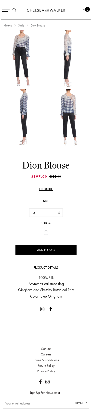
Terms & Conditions (46, 360)
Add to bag (46, 250)
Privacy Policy (46, 371)
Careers (46, 354)
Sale (21, 25)
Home (8, 25)
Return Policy (46, 365)
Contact (46, 348)
